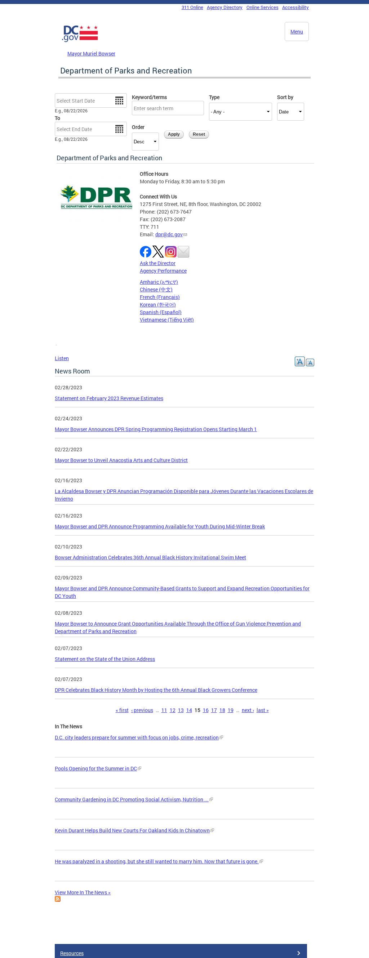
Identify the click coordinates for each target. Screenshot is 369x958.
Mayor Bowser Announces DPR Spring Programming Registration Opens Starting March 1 (156, 429)
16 (206, 710)
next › (248, 710)
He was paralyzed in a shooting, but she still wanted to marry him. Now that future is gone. (157, 861)
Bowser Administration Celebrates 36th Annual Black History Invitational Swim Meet (150, 557)
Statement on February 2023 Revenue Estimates (109, 398)
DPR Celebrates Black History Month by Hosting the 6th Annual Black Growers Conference (156, 689)
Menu (296, 31)
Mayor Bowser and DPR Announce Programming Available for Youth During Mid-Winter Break (160, 526)
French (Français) (160, 297)
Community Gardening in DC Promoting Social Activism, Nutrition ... (132, 799)
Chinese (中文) (156, 289)
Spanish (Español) (161, 312)
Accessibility (295, 7)
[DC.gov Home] (80, 40)
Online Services (262, 7)
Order (138, 127)
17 (214, 710)
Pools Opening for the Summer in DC (96, 768)
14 (189, 710)
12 (172, 710)
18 (222, 710)
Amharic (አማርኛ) (159, 281)
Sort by (285, 97)
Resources (72, 953)
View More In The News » (83, 892)
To (57, 118)
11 (164, 710)
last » (263, 710)
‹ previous (142, 710)
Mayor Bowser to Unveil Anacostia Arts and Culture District (121, 460)
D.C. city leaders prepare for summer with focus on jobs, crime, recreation (137, 737)
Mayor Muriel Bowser (91, 53)
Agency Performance (163, 270)
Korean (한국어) (158, 304)
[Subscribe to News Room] (58, 899)
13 (181, 710)
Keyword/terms (149, 97)
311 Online (192, 7)
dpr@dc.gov (169, 234)
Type (214, 97)
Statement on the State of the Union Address (105, 658)
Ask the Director (157, 263)
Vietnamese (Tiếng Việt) (167, 319)
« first (122, 710)
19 (231, 710)
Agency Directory (225, 7)
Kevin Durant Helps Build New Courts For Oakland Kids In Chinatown (132, 830)
